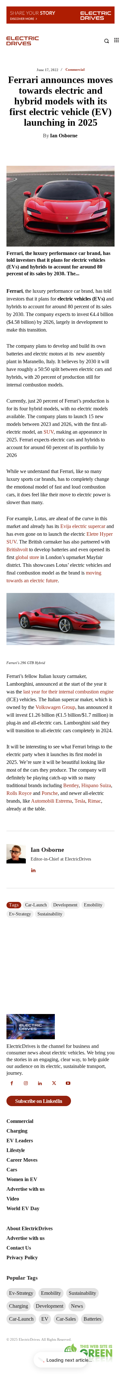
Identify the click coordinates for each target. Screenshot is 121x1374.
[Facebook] (70, 152)
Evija (65, 526)
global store (27, 557)
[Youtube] (68, 1083)
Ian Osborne (63, 135)
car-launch (36, 905)
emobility (93, 905)
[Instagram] (26, 1083)
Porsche (50, 793)
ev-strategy (20, 914)
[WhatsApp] (85, 152)
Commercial (75, 69)
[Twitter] (55, 152)
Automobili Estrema (51, 801)
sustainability (49, 914)
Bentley (71, 785)
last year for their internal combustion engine (68, 691)
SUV (49, 432)
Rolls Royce (19, 793)
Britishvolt (17, 549)
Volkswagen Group (55, 707)
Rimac (94, 801)
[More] (100, 152)
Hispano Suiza (96, 785)
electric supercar (88, 526)
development (65, 905)
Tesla (80, 801)
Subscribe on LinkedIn (38, 1101)
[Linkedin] (40, 152)
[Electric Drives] (33, 41)
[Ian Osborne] (16, 859)
